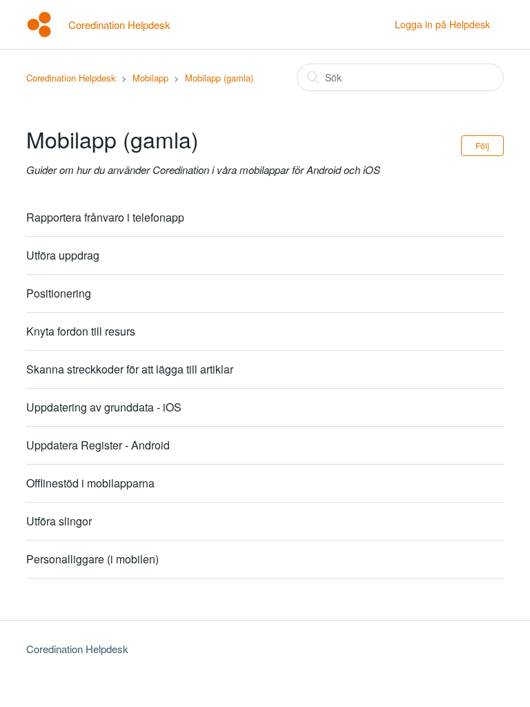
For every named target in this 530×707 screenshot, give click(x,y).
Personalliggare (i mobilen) (92, 559)
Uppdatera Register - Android (98, 445)
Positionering (58, 293)
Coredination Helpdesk (71, 77)
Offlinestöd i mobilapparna (90, 483)
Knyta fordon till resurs (80, 331)
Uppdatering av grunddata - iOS (103, 407)
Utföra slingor (59, 521)
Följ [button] (482, 145)
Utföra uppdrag (62, 255)
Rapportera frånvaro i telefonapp (105, 217)
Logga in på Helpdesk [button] (442, 24)
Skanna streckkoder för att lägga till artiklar (129, 369)
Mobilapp (150, 77)
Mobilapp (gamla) (219, 77)
